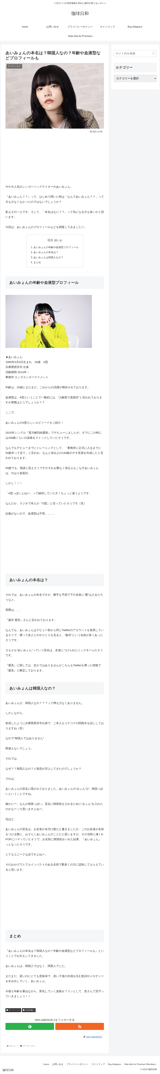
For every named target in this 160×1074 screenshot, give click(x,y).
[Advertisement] (54, 157)
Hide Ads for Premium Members (140, 1064)
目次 (50, 240)
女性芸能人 (30, 1010)
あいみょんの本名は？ (45, 252)
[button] (153, 53)
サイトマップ (98, 1064)
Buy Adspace (114, 1064)
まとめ (37, 262)
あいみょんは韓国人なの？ (48, 257)
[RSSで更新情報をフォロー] (79, 1026)
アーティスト (14, 1010)
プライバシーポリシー (77, 1064)
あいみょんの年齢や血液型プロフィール (55, 247)
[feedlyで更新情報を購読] (29, 1026)
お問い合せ (57, 1064)
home (46, 1064)
